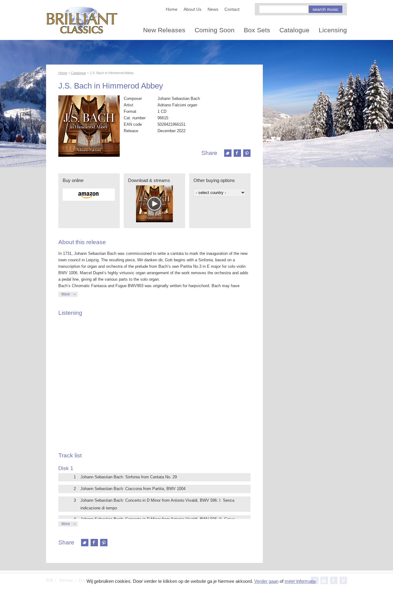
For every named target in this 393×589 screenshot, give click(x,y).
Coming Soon (215, 30)
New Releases (164, 30)
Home (171, 9)
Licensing (333, 30)
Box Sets (257, 30)
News (213, 9)
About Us (192, 9)
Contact (231, 9)
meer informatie (300, 581)
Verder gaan (266, 581)
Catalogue (294, 30)
